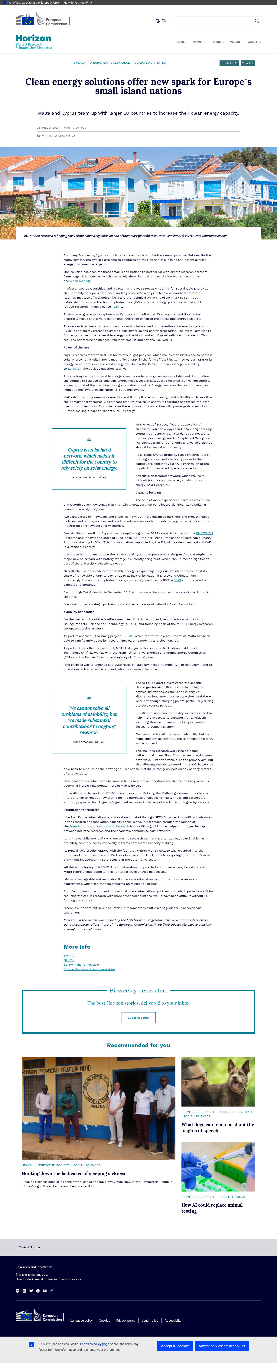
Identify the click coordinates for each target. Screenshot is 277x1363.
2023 (177, 580)
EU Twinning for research (82, 964)
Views (197, 42)
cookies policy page (95, 1344)
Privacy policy (125, 1320)
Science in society (53, 1165)
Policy (240, 1196)
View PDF (248, 63)
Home (181, 42)
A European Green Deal (110, 62)
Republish (227, 63)
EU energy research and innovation (89, 969)
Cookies (104, 1320)
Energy (80, 62)
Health (28, 1165)
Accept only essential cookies (222, 1346)
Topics (216, 42)
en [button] (164, 21)
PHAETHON (204, 533)
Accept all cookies (175, 1346)
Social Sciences (86, 1165)
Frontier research (197, 1111)
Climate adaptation (151, 62)
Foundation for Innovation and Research (99, 826)
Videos (235, 42)
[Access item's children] (204, 42)
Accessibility (173, 1320)
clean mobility (80, 281)
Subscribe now (138, 1017)
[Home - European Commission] (46, 18)
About (252, 42)
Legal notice (150, 1320)
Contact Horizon (29, 1247)
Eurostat (74, 368)
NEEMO (127, 636)
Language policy (81, 1320)
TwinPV (117, 306)
